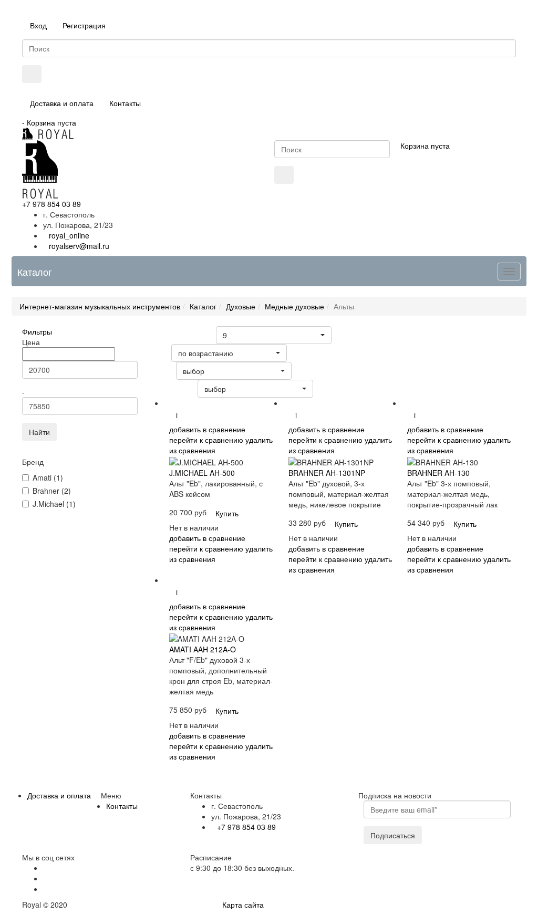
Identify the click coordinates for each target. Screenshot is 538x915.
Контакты (125, 103)
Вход (38, 25)
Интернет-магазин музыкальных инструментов (99, 306)
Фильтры (37, 331)
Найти (39, 432)
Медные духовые (294, 306)
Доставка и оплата (62, 103)
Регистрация (84, 25)
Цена (158, 353)
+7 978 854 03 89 (51, 204)
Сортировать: (171, 388)
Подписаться (392, 835)
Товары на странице (180, 335)
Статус (160, 371)
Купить (227, 513)
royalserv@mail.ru (79, 246)
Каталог (203, 306)
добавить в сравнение (207, 429)
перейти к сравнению (206, 439)
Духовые (240, 306)
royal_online (69, 235)
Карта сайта (243, 904)
